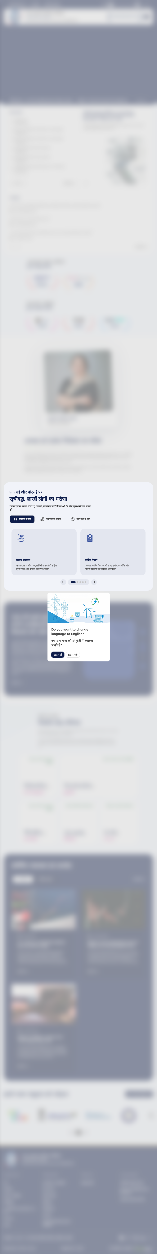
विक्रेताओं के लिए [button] (83, 519)
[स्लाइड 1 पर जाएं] (73, 582)
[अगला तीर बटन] (94, 582)
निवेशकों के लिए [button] (25, 519)
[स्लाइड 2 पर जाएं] (77, 582)
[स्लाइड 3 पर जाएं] (80, 582)
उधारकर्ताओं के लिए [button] (53, 519)
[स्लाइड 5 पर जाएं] (85, 582)
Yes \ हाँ (58, 654)
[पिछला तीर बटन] (63, 582)
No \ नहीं (72, 654)
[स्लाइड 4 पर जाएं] (83, 582)
